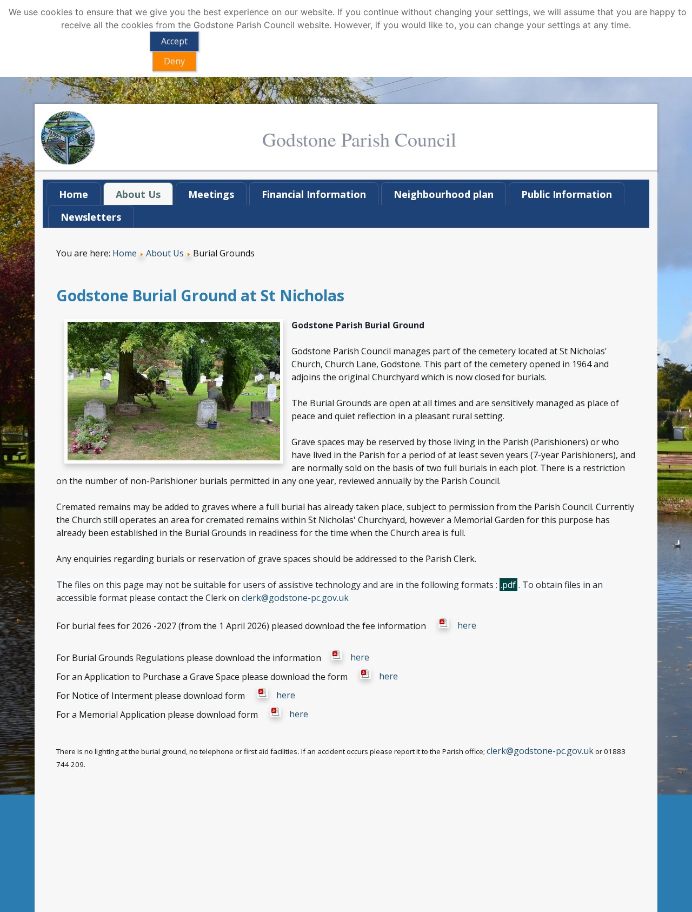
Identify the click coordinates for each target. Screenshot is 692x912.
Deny (174, 61)
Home (73, 194)
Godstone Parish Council (359, 139)
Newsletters (91, 216)
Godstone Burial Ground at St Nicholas (200, 295)
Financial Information (314, 194)
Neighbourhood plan (444, 194)
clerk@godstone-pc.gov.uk (295, 598)
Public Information (566, 194)
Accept (174, 41)
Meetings (211, 194)
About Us (138, 194)
